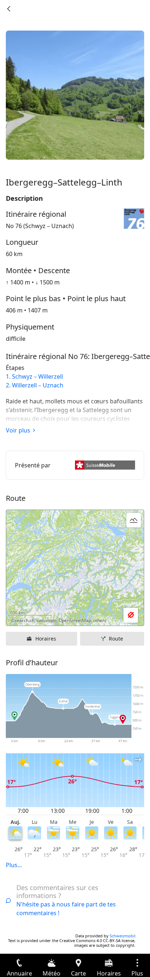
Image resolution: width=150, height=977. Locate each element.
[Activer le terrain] (133, 520)
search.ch (24, 620)
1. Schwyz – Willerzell (34, 376)
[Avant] (8, 8)
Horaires (45, 638)
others (99, 620)
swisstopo (46, 620)
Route (116, 638)
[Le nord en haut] (110, 615)
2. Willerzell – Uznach (34, 385)
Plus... (14, 865)
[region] (75, 568)
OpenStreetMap (75, 620)
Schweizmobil (122, 935)
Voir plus (18, 430)
